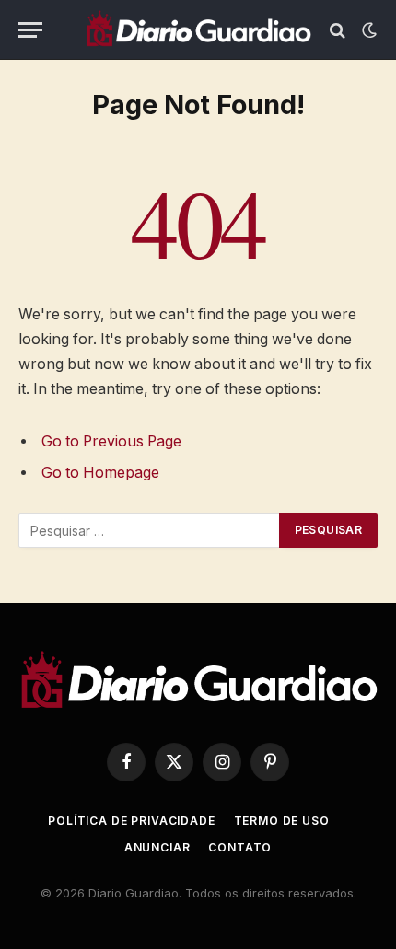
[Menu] (30, 30)
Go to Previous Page (111, 441)
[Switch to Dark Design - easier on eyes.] (367, 30)
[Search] (337, 30)
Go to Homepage (100, 472)
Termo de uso (282, 820)
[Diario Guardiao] (198, 30)
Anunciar (157, 847)
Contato (240, 847)
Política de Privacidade (131, 820)
